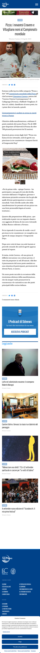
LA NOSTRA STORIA (6, 609)
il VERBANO (5, 592)
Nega (20, 642)
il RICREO (4, 589)
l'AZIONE (20, 20)
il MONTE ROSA (6, 594)
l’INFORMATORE (23, 594)
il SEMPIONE (22, 587)
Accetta (20, 636)
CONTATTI (4, 614)
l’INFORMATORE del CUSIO (25, 589)
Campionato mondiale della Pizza (22, 94)
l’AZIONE (4, 584)
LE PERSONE (5, 606)
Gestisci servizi (6, 631)
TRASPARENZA (5, 611)
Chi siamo (33, 651)
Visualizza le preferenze (20, 647)
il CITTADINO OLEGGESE (25, 592)
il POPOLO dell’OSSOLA (25, 584)
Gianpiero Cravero (20, 96)
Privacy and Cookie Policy (10, 651)
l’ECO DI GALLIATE (6, 587)
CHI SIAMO (4, 604)
